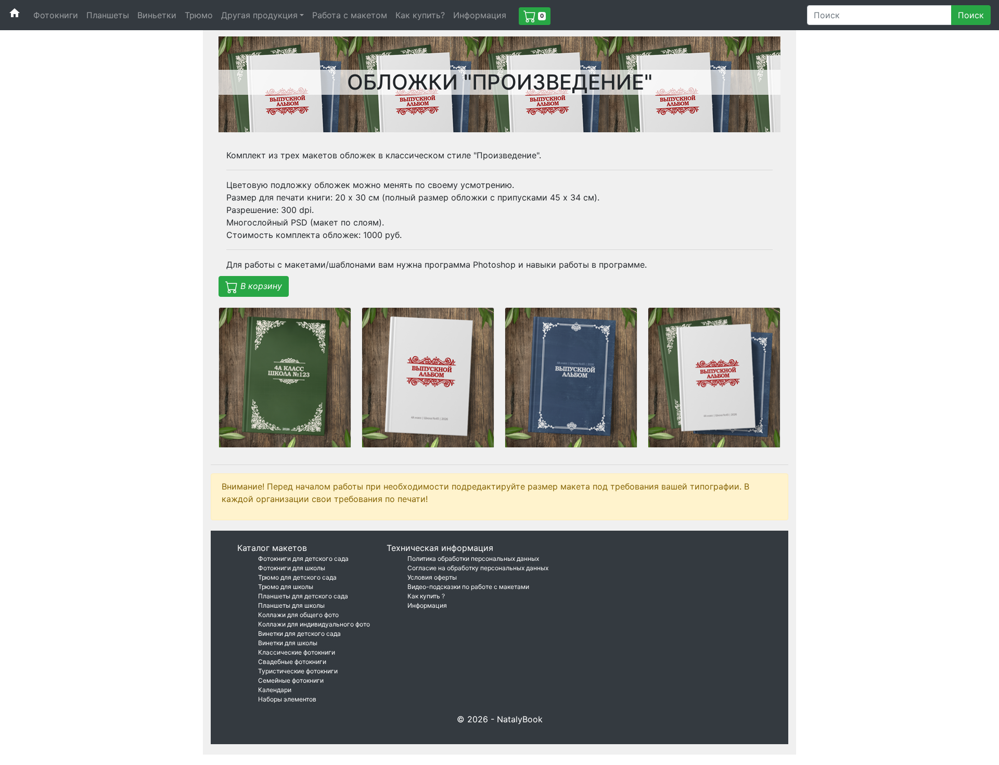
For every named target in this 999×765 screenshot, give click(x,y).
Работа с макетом (349, 15)
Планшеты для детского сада (303, 596)
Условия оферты (432, 577)
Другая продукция (259, 15)
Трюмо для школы (285, 587)
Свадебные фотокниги (292, 662)
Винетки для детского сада (299, 633)
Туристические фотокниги (298, 671)
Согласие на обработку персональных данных (477, 568)
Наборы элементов (287, 699)
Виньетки (156, 15)
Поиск (971, 15)
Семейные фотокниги (291, 680)
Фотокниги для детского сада (303, 558)
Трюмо (199, 15)
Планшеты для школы (291, 605)
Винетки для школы (287, 643)
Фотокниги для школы (291, 568)
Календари (274, 690)
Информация (479, 15)
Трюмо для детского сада (297, 577)
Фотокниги (55, 15)
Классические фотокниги (296, 652)
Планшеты (107, 15)
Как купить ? (426, 596)
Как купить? (420, 15)
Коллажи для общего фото (298, 615)
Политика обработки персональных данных (473, 558)
